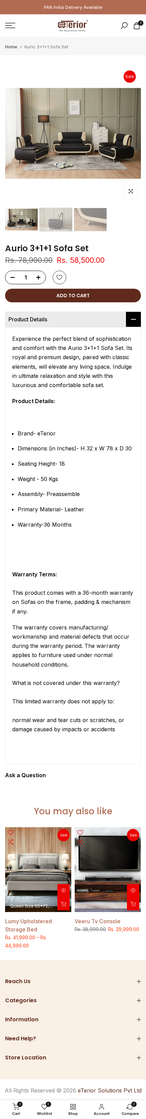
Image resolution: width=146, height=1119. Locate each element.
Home (11, 47)
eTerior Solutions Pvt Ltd (110, 1090)
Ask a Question (25, 775)
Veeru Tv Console (98, 921)
